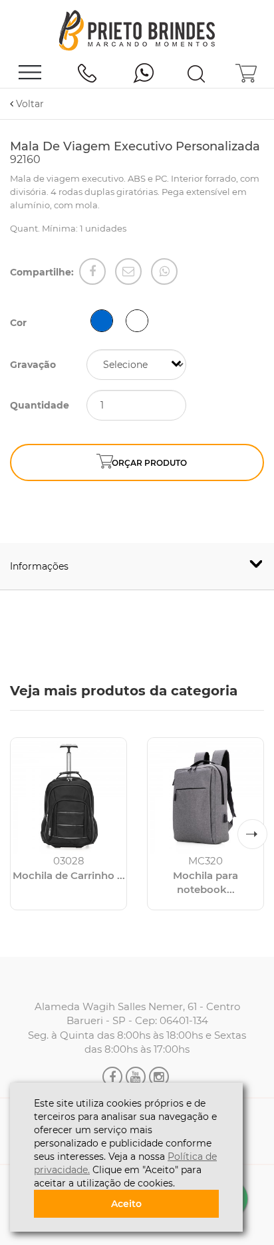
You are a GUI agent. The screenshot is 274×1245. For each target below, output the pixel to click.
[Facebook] (92, 271)
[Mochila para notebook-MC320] (205, 796)
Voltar (28, 104)
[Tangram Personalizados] (137, 31)
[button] (252, 834)
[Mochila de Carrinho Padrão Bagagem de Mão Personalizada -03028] (68, 796)
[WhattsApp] (164, 271)
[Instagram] (159, 1077)
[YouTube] (136, 1077)
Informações (39, 566)
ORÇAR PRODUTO (149, 463)
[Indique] (128, 271)
